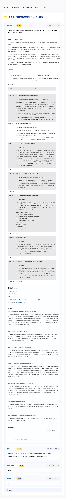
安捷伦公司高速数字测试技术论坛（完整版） (34, 8)
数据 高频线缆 (15, 8)
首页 (6, 8)
